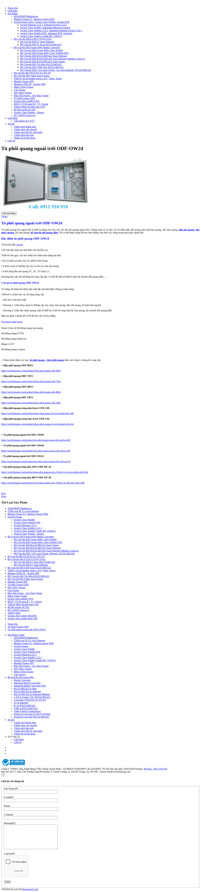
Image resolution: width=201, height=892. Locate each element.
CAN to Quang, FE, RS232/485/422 (32, 697)
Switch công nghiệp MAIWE (22, 615)
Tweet (4, 216)
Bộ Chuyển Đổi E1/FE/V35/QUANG (33, 39)
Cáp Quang (19, 90)
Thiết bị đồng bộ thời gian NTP (29, 106)
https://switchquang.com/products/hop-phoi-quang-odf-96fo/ (31, 370)
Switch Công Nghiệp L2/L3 (28, 528)
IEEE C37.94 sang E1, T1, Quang (31, 104)
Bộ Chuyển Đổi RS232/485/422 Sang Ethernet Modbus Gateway (52, 58)
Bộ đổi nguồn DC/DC (25, 109)
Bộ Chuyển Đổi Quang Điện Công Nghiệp (41, 50)
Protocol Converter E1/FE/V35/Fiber (32, 714)
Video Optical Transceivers (27, 711)
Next (3, 496)
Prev (3, 493)
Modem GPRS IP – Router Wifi (29, 84)
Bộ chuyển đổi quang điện (21, 677)
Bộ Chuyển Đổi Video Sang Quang (31, 75)
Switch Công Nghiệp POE (27, 522)
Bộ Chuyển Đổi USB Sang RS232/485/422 (42, 67)
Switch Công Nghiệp (24, 519)
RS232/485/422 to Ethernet (27, 691)
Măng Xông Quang (23, 87)
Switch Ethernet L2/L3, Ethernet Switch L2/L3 (43, 25)
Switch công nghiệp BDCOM (22, 618)
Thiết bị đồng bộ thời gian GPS (23, 604)
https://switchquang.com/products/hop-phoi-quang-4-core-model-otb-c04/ (37, 424)
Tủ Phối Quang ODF (24, 98)
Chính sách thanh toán (25, 126)
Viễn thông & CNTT (24, 121)
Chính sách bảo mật (23, 135)
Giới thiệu (12, 10)
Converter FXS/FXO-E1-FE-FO (30, 700)
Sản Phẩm (13, 13)
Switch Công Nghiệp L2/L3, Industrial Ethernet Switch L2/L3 (51, 30)
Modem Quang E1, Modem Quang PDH (34, 19)
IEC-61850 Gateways (24, 115)
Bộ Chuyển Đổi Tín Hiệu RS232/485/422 (41, 64)
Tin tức (11, 123)
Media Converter (22, 680)
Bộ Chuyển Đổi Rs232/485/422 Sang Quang (42, 61)
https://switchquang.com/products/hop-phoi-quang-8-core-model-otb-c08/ (37, 413)
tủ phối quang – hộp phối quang (47, 360)
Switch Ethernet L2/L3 (25, 525)
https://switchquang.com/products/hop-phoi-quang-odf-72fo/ (31, 381)
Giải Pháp (12, 118)
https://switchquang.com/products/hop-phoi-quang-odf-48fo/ (31, 392)
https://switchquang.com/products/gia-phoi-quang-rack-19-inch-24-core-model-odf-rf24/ (44, 472)
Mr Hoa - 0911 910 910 (155, 769)
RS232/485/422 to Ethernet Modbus (32, 694)
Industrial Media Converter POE (30, 685)
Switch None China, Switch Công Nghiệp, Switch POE (41, 22)
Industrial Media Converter (27, 683)
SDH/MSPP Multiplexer (26, 16)
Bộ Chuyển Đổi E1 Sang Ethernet (37, 42)
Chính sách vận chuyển (25, 129)
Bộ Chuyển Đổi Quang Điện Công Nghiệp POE (44, 53)
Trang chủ (13, 8)
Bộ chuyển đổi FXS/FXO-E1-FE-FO (32, 73)
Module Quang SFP (24, 81)
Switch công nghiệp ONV (27, 101)
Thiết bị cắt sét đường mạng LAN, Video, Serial (38, 78)
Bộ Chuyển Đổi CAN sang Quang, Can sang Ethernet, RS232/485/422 (55, 70)
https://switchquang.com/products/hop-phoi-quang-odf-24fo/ (31, 402)
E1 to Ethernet (21, 702)
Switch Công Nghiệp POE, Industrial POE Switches (46, 33)
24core (19, 244)
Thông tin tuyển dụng (24, 138)
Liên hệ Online (9, 213)
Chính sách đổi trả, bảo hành (28, 132)
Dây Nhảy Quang (23, 92)
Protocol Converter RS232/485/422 (31, 717)
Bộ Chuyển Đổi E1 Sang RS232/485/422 (40, 44)
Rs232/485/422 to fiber (25, 688)
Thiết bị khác (14, 613)
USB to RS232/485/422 (26, 708)
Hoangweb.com (30, 889)
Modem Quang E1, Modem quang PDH (34, 643)
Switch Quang (15, 517)
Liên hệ (11, 140)
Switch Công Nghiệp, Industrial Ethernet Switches (45, 27)
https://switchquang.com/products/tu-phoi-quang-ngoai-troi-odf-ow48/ (36, 450)
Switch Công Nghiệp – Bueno (29, 112)
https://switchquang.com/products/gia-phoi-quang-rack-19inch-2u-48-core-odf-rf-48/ (43, 482)
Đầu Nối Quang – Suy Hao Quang (31, 95)
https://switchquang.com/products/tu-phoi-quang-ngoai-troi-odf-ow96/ (36, 440)
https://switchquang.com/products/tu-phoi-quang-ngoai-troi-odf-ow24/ (36, 461)
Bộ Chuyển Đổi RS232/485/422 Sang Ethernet (43, 56)
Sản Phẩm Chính (16, 635)
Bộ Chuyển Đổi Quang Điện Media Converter (37, 47)
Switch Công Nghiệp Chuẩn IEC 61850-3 (41, 36)
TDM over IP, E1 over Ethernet (23, 511)
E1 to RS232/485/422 (24, 705)
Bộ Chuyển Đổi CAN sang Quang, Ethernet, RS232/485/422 (44, 553)
